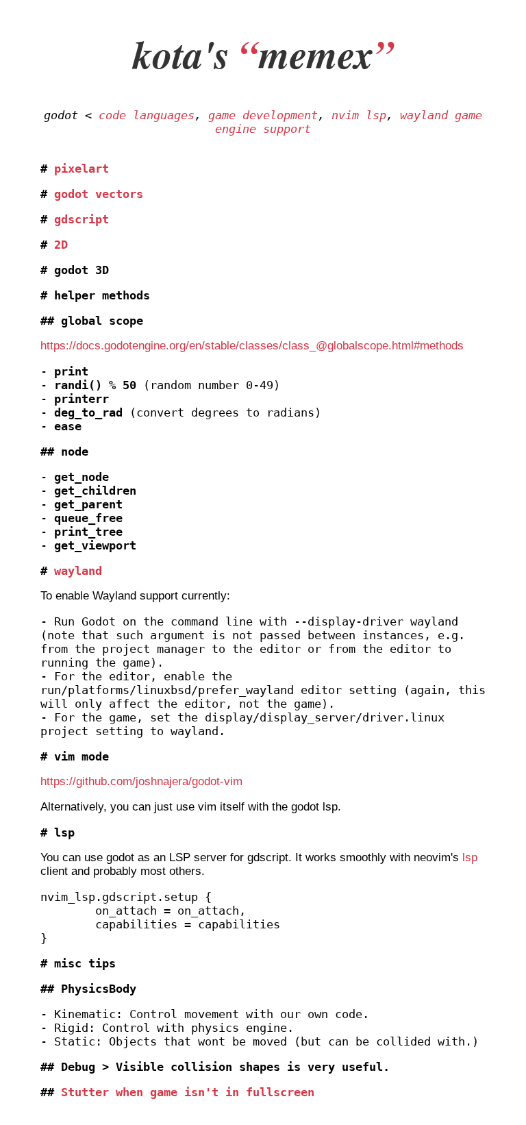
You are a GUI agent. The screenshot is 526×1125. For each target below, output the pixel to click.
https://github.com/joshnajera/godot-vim (141, 781)
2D (61, 244)
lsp (469, 857)
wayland (78, 571)
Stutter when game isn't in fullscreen (187, 1092)
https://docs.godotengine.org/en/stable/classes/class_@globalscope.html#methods (252, 345)
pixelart (81, 168)
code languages (147, 115)
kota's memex (263, 54)
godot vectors (98, 194)
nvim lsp (358, 115)
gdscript (81, 219)
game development (263, 115)
